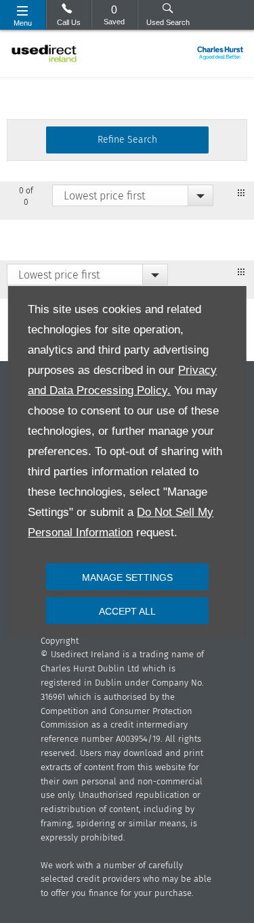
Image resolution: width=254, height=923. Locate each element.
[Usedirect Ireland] (44, 53)
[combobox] (132, 195)
